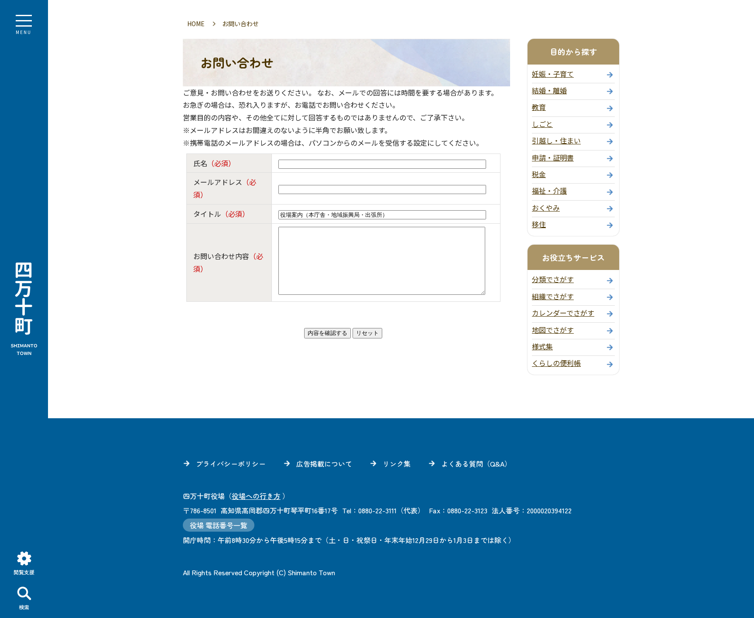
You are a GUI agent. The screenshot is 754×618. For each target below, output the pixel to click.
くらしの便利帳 (556, 363)
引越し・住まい (556, 140)
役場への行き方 (256, 496)
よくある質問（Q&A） (476, 463)
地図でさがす (553, 329)
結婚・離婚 (549, 90)
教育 (539, 107)
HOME (196, 23)
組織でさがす (553, 296)
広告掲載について (324, 463)
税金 (539, 174)
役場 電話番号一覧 (218, 525)
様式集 (542, 346)
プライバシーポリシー (231, 463)
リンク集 (397, 463)
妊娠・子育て (553, 73)
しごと (542, 124)
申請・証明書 (553, 157)
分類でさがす (553, 279)
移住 (539, 224)
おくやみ (546, 207)
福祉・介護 (549, 190)
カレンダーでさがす (563, 312)
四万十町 (24, 309)
